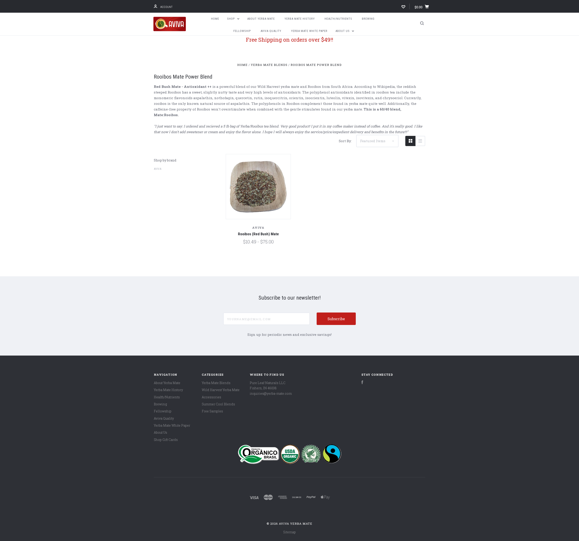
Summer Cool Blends (218, 404)
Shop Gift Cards (166, 440)
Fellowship (242, 31)
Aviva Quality (271, 31)
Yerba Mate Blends (216, 383)
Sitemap (289, 532)
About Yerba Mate (261, 18)
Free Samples (212, 411)
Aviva (157, 169)
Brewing (368, 18)
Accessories (211, 397)
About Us (343, 31)
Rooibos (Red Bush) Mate (258, 234)
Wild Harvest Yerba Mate (221, 390)
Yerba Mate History (300, 18)
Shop (231, 18)
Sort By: (345, 141)
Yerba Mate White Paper (309, 31)
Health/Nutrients (338, 18)
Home (215, 18)
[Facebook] (362, 383)
